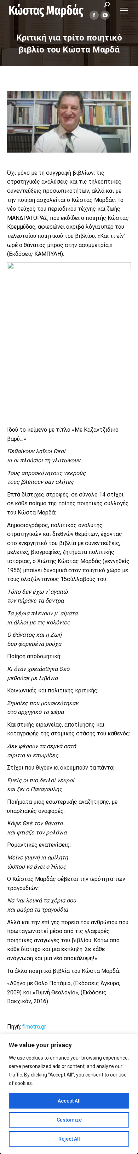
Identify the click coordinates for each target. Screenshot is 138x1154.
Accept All (69, 1101)
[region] (69, 1093)
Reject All (69, 1139)
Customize (69, 1120)
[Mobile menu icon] (124, 11)
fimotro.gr (34, 1026)
